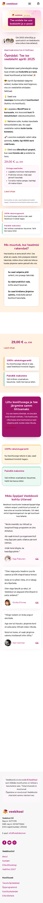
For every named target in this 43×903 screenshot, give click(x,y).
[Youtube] (9, 843)
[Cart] (38, 3)
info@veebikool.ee (17, 833)
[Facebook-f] (4, 843)
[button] (30, 4)
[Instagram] (14, 843)
